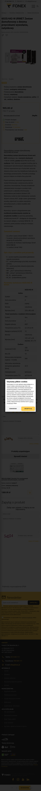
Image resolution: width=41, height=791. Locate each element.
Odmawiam (13, 408)
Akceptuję (28, 408)
